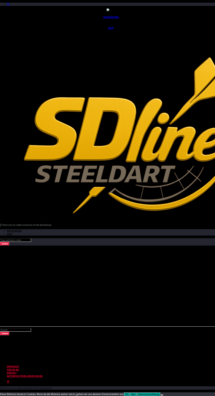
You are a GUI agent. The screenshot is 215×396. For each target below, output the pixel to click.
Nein (133, 394)
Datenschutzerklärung (148, 394)
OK (126, 394)
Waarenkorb (111, 17)
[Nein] (162, 394)
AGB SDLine (13, 369)
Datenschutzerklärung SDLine (25, 376)
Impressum (13, 366)
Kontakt (12, 372)
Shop (111, 28)
